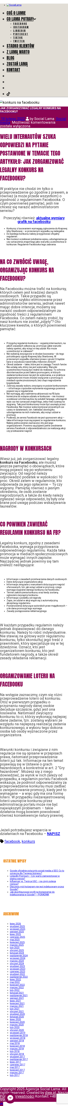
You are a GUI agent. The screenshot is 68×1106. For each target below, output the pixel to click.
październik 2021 (19, 995)
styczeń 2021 (17, 1011)
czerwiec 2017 (17, 1064)
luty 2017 (14, 1075)
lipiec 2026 (15, 923)
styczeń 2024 (17, 963)
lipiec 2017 (15, 1062)
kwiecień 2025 (17, 942)
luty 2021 (14, 1008)
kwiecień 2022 (17, 985)
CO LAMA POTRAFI (20, 19)
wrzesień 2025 (17, 929)
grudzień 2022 (17, 974)
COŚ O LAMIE (16, 13)
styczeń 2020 (17, 1030)
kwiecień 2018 (17, 1046)
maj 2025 (15, 939)
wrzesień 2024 (17, 958)
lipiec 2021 (15, 1000)
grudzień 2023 (17, 966)
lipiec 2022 (15, 979)
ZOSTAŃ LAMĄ (17, 64)
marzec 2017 (17, 1072)
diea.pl (50, 1093)
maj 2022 (15, 982)
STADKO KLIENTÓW (20, 46)
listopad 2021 (17, 992)
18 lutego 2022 (12, 119)
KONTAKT (13, 70)
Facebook (20, 23)
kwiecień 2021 (17, 1003)
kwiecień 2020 (17, 1022)
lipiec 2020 (15, 1019)
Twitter (19, 41)
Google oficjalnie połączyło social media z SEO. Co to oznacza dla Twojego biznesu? (37, 872)
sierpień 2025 (17, 931)
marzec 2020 (17, 1024)
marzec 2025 (17, 945)
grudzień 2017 (17, 1056)
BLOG (10, 58)
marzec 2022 (17, 987)
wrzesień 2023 (17, 969)
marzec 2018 (17, 1048)
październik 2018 (19, 1035)
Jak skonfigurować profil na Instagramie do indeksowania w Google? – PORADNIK (32, 893)
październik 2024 (19, 955)
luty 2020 (14, 1027)
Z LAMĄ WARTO (18, 52)
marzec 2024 (17, 961)
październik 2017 (19, 1059)
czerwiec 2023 (17, 971)
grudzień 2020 (17, 1014)
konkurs (28, 841)
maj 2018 (15, 1043)
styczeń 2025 (17, 950)
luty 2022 (14, 990)
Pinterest (20, 34)
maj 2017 (15, 1067)
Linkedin (19, 30)
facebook (12, 841)
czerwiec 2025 (17, 937)
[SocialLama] (14, 5)
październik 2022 (19, 977)
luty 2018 (14, 1051)
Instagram (21, 27)
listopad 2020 (17, 1016)
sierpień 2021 (17, 998)
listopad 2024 (17, 953)
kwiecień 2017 (17, 1070)
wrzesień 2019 (17, 1032)
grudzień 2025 (17, 926)
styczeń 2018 (17, 1054)
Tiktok (18, 37)
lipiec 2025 (15, 934)
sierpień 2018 (17, 1040)
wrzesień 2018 (17, 1038)
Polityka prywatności (17, 1096)
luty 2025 (14, 947)
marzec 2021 (17, 1006)
